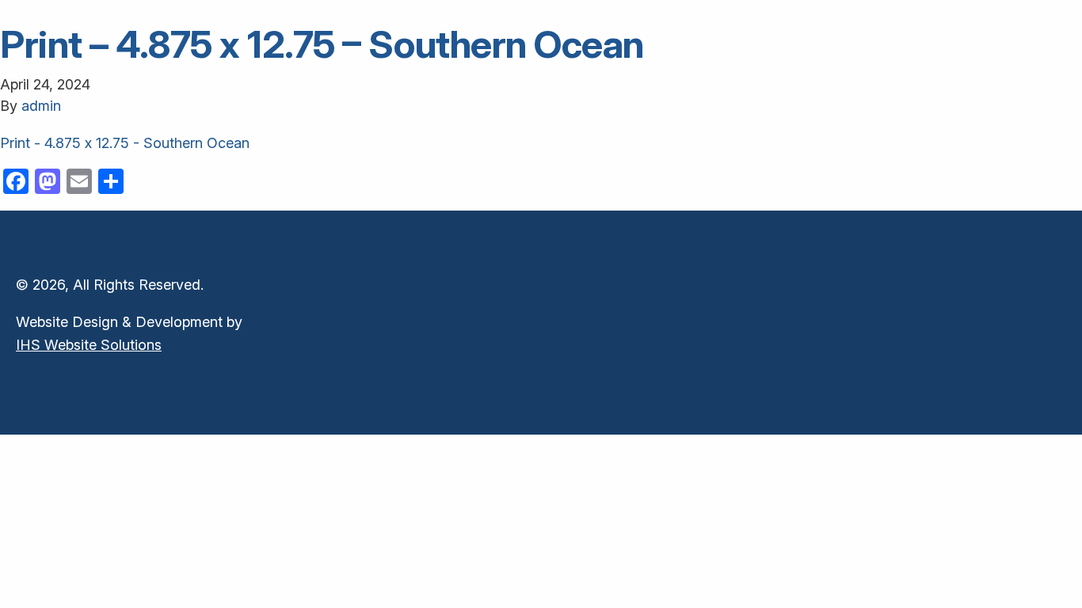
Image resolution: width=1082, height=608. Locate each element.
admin (41, 105)
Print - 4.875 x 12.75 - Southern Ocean (125, 143)
